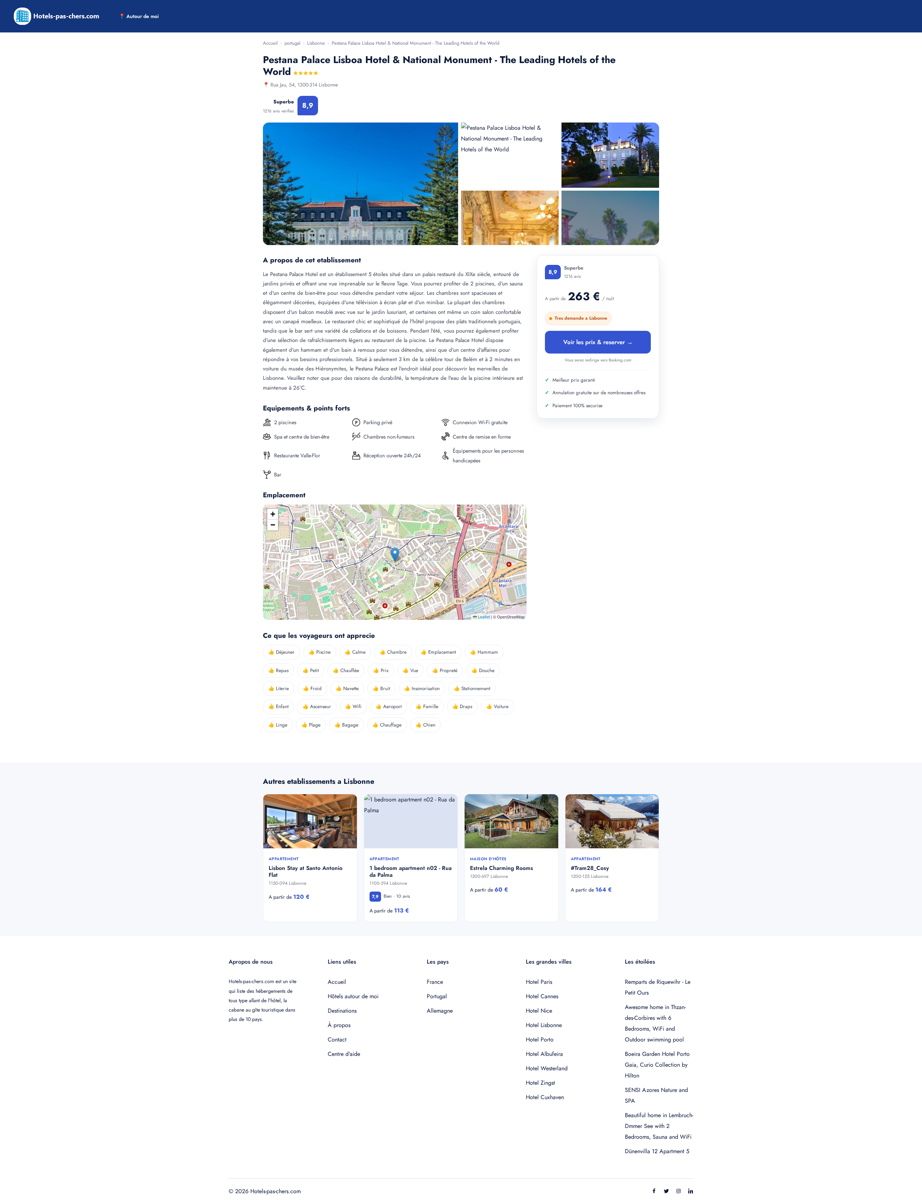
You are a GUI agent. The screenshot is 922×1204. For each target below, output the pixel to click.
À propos (339, 1025)
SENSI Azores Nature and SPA (656, 1095)
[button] (394, 554)
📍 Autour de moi (139, 16)
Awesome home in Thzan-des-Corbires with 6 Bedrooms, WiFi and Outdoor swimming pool (655, 1023)
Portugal (437, 996)
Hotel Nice (539, 1011)
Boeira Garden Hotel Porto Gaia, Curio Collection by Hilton (657, 1065)
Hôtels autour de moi (353, 996)
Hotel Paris (539, 982)
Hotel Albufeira (544, 1054)
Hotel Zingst (540, 1083)
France (435, 982)
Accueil (270, 43)
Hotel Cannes (542, 996)
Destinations (342, 1011)
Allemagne (440, 1011)
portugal (292, 43)
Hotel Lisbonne (544, 1025)
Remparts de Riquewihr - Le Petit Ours (657, 987)
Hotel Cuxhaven (545, 1097)
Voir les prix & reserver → (598, 342)
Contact (337, 1039)
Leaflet (483, 616)
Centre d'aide (344, 1054)
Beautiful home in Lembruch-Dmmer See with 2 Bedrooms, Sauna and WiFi (659, 1126)
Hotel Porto (540, 1039)
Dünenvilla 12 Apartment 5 (657, 1151)
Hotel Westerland (547, 1068)
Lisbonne (316, 43)
